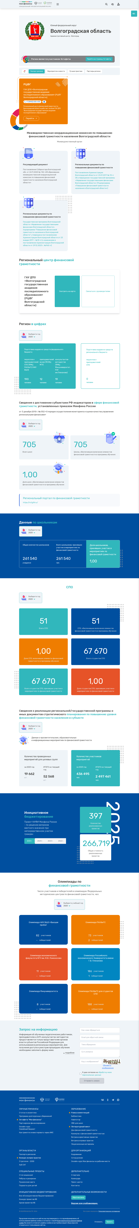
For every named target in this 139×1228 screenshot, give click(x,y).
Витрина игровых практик (82, 1141)
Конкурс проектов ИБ (28, 1199)
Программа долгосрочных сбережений (35, 1116)
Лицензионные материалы (82, 1144)
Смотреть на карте (67, 291)
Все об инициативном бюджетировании (36, 1196)
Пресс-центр (76, 1182)
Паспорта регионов (27, 1154)
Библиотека (76, 1116)
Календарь (75, 1179)
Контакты (75, 1185)
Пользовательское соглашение (109, 1211)
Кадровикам (76, 1154)
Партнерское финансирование (32, 1123)
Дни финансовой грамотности (84, 1130)
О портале (75, 1175)
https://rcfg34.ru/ (30, 502)
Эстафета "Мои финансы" (30, 1120)
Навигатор (75, 1120)
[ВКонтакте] (102, 1100)
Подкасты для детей (28, 1185)
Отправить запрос (92, 1081)
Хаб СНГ (22, 1165)
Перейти (30, 118)
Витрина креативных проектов (84, 1137)
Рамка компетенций (80, 1113)
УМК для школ (77, 1123)
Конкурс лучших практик (30, 1158)
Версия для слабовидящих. (84, 1203)
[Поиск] (106, 4)
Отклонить (99, 1222)
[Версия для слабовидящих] (112, 4)
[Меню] (134, 13)
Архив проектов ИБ (27, 1203)
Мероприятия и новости (56, 71)
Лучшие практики (75, 71)
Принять (110, 1222)
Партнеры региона (93, 71)
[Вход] (118, 4)
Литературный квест (80, 1127)
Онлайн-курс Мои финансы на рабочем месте (90, 1161)
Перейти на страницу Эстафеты (99, 59)
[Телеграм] (113, 1100)
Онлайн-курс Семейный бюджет (27, 1128)
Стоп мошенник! (26, 1175)
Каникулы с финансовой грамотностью (87, 1134)
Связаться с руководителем (98, 291)
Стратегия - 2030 (26, 1161)
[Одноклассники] (107, 1100)
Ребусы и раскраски (27, 1179)
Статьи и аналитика (27, 1113)
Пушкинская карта (27, 1182)
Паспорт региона (36, 71)
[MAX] (118, 1100)
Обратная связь (78, 1197)
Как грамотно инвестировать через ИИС (36, 1133)
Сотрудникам (77, 1158)
